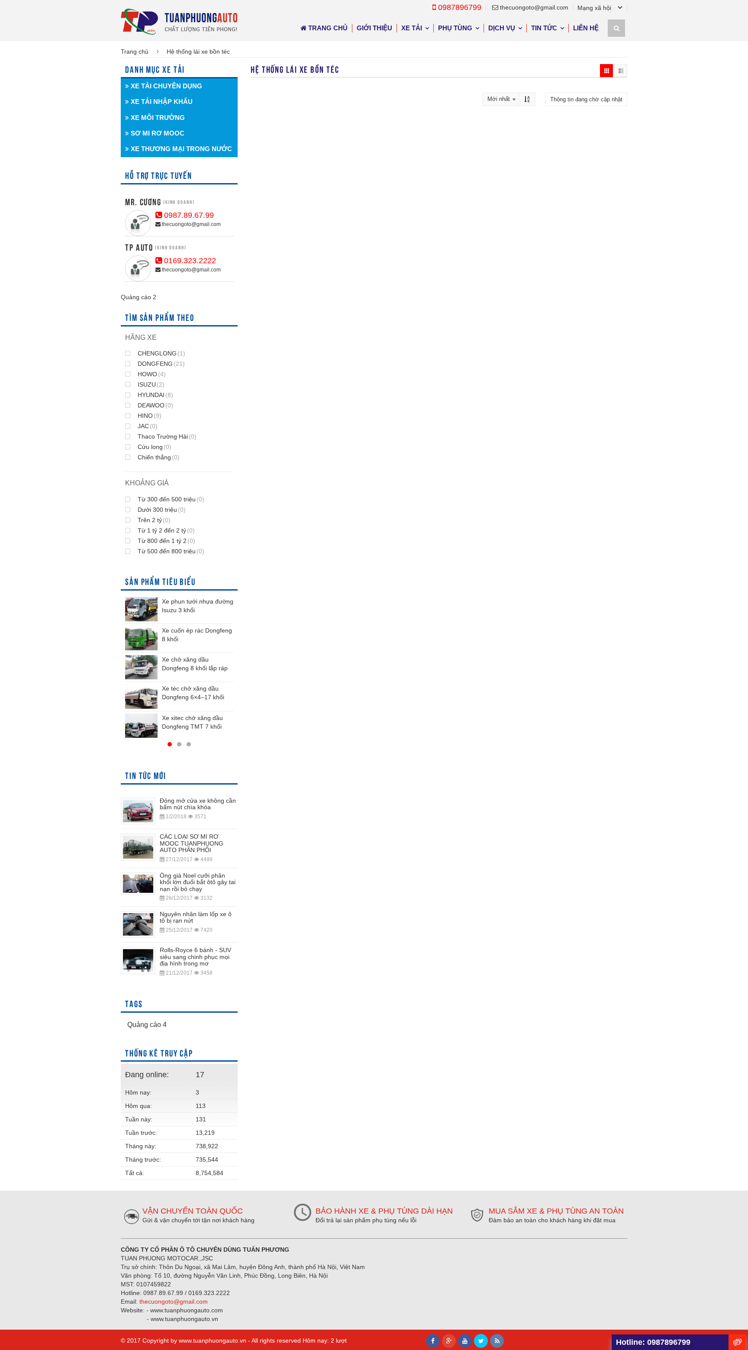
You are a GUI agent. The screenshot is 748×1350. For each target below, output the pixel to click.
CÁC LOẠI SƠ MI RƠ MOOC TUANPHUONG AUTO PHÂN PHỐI (191, 843)
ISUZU (150, 384)
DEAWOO (154, 405)
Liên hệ (586, 28)
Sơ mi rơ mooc (156, 133)
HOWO (151, 374)
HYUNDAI (154, 394)
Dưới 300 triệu (161, 509)
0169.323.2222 (189, 260)
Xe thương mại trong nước (180, 148)
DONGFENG (160, 363)
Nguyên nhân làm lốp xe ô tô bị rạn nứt (196, 917)
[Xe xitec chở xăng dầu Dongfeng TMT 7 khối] (141, 726)
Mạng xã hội (594, 7)
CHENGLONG (160, 353)
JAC (147, 426)
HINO (148, 415)
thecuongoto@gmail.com (533, 7)
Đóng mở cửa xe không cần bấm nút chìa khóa (198, 804)
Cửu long (153, 446)
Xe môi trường (157, 117)
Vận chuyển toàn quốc (192, 1211)
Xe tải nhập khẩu (161, 101)
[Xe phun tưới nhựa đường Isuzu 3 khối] (141, 609)
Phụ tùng (455, 28)
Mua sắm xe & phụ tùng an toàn (556, 1211)
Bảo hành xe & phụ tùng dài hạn (384, 1211)
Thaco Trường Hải (166, 436)
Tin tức (544, 28)
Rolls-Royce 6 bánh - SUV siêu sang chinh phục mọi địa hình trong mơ (195, 956)
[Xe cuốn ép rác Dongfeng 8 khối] (141, 638)
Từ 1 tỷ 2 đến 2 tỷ (165, 530)
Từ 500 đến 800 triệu (170, 551)
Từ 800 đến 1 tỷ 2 (165, 540)
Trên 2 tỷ (153, 520)
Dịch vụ (501, 28)
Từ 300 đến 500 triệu (170, 499)
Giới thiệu (374, 28)
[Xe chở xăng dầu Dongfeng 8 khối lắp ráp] (141, 667)
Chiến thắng (158, 457)
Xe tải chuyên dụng (165, 86)
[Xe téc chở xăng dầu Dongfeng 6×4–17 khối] (141, 696)
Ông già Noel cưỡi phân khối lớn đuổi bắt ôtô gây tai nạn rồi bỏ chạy (197, 882)
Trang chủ (327, 28)
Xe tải (411, 28)
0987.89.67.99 (188, 215)
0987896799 (458, 7)
